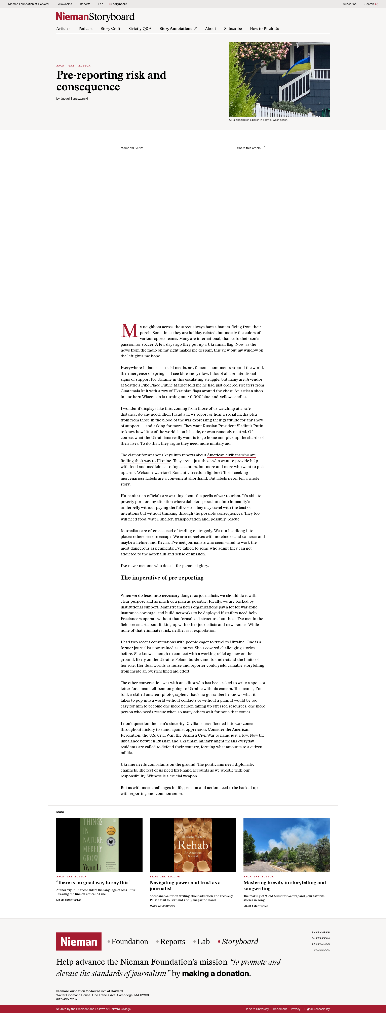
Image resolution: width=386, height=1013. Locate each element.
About (210, 29)
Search (369, 4)
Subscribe (349, 4)
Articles (63, 29)
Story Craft (110, 29)
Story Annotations (176, 29)
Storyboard (119, 4)
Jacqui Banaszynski (74, 98)
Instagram (321, 943)
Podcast (85, 29)
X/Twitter (321, 937)
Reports (85, 4)
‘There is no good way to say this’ (93, 883)
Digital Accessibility (317, 1009)
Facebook (322, 949)
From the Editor (73, 65)
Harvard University (257, 1009)
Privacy (295, 1009)
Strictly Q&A (140, 29)
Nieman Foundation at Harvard (28, 4)
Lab (100, 4)
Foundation (130, 941)
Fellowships (64, 4)
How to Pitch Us (264, 29)
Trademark (280, 1009)
